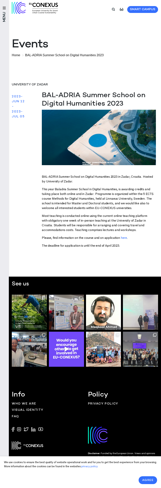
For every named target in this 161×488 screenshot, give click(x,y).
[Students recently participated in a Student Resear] (140, 312)
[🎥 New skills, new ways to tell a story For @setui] (29, 349)
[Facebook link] (14, 429)
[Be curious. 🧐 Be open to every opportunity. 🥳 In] (103, 312)
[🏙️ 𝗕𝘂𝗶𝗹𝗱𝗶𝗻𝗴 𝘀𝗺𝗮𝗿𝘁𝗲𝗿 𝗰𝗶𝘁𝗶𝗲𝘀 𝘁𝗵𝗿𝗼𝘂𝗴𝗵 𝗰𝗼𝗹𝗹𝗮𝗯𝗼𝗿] (140, 349)
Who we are (24, 404)
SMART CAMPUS (142, 9)
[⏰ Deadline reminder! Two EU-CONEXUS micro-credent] (29, 312)
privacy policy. (89, 466)
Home (16, 55)
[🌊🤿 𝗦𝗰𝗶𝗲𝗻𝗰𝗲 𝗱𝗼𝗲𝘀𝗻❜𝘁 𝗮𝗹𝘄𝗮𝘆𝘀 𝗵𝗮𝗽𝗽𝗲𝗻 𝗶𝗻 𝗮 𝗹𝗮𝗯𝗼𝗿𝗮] (103, 349)
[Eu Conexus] (35, 8)
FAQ (15, 416)
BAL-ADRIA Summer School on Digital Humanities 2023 (64, 55)
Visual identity (27, 410)
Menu (4, 17)
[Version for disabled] (121, 9)
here (124, 238)
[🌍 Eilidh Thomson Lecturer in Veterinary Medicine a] (66, 312)
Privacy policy (103, 404)
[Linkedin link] (33, 429)
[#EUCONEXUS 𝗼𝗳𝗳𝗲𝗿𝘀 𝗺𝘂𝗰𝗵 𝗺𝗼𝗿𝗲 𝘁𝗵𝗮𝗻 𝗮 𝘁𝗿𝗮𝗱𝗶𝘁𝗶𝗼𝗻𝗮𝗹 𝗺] (66, 349)
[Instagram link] (19, 429)
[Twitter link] (26, 429)
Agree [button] (148, 480)
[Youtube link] (40, 429)
